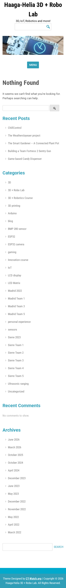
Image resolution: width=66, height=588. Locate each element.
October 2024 (15, 462)
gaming (12, 252)
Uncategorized (16, 391)
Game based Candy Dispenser (25, 158)
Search (58, 547)
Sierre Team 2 (16, 352)
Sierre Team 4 (16, 368)
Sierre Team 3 (16, 360)
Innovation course (18, 260)
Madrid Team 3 (16, 306)
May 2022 (13, 517)
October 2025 (15, 455)
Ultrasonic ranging (18, 383)
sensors (12, 329)
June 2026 (13, 439)
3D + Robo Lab (16, 190)
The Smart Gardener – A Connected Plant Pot (33, 143)
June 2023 (13, 486)
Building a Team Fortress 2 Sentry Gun (29, 151)
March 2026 (14, 447)
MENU (33, 64)
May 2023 (13, 493)
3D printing (14, 205)
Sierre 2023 (14, 337)
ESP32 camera (16, 244)
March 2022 (14, 532)
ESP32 (11, 236)
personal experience (19, 321)
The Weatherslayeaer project (24, 135)
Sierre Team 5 (16, 376)
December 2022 (17, 501)
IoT (10, 267)
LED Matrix (14, 283)
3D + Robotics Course (20, 198)
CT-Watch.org (33, 578)
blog (10, 221)
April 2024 (13, 470)
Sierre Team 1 (16, 345)
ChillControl (14, 127)
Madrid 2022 (15, 290)
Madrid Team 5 (16, 314)
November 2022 (17, 509)
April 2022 (13, 524)
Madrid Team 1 (16, 298)
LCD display (14, 275)
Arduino (12, 213)
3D (9, 182)
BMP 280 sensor (17, 228)
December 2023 (17, 478)
